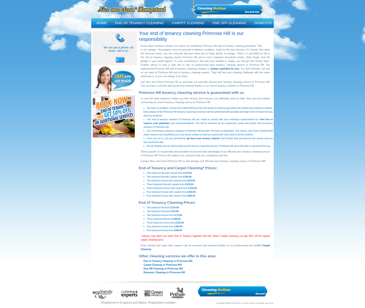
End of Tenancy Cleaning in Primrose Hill (168, 261)
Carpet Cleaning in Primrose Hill (163, 264)
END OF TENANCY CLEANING (139, 23)
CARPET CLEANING (188, 23)
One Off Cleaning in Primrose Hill (163, 268)
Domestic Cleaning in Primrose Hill (164, 272)
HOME (102, 23)
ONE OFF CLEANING (229, 23)
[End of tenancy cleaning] (113, 138)
